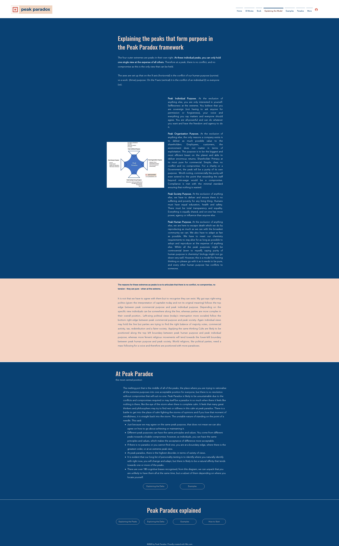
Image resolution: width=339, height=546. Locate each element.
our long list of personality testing (162, 457)
